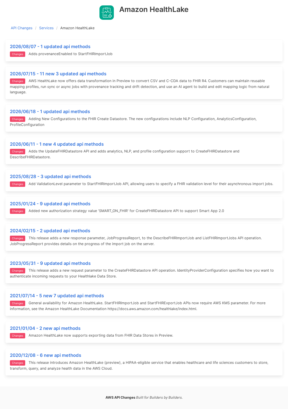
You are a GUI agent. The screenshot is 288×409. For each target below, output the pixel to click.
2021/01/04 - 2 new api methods (45, 328)
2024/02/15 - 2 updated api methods (50, 230)
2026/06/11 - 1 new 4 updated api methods (57, 144)
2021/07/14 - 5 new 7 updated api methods (57, 295)
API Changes (21, 28)
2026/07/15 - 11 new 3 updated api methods (58, 73)
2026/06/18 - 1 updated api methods (50, 111)
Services (46, 28)
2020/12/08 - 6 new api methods (45, 355)
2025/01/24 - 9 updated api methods (50, 203)
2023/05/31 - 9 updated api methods (50, 263)
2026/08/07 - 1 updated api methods (50, 46)
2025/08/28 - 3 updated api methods (50, 176)
